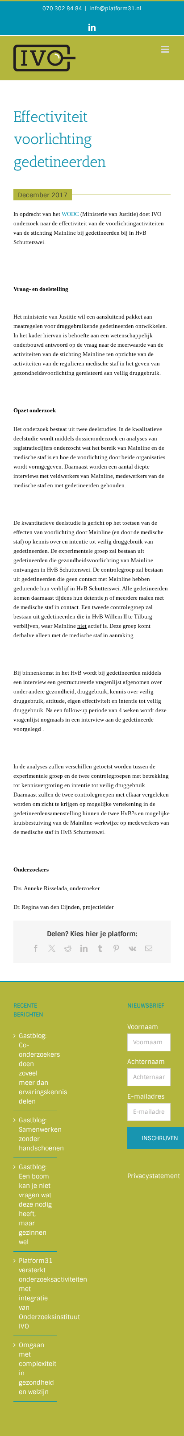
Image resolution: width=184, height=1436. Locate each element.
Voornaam (142, 1027)
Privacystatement (153, 1176)
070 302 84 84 (62, 8)
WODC (70, 214)
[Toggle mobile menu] (166, 49)
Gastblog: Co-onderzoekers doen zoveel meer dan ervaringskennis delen (35, 1068)
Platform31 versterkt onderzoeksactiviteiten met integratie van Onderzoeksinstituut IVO (35, 1293)
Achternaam (146, 1062)
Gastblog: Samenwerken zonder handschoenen (35, 1134)
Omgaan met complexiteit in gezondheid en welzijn (35, 1368)
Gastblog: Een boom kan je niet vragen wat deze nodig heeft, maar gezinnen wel (35, 1204)
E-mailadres (145, 1096)
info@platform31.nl (115, 8)
